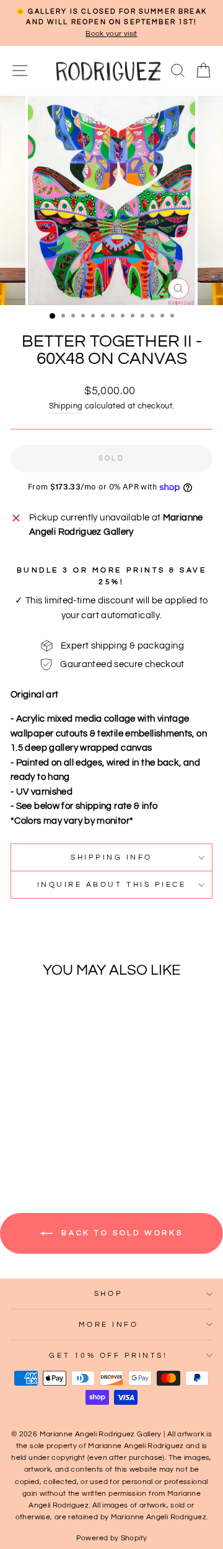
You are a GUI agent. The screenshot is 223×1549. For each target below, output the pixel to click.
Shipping (66, 406)
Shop (108, 1293)
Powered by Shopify (111, 1538)
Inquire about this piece (111, 884)
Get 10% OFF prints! (108, 1355)
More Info (109, 1324)
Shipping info (111, 857)
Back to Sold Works (120, 1233)
